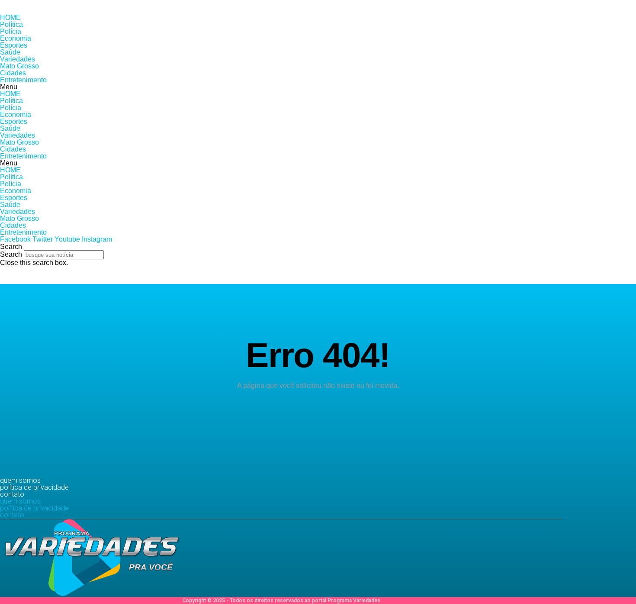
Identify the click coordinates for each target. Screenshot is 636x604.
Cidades (13, 73)
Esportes (13, 45)
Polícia (10, 31)
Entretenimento (23, 80)
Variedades (17, 59)
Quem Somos (20, 480)
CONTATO (12, 494)
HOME (10, 17)
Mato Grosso (19, 66)
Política (11, 24)
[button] (318, 87)
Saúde (10, 52)
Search (11, 254)
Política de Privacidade (34, 487)
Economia (15, 38)
